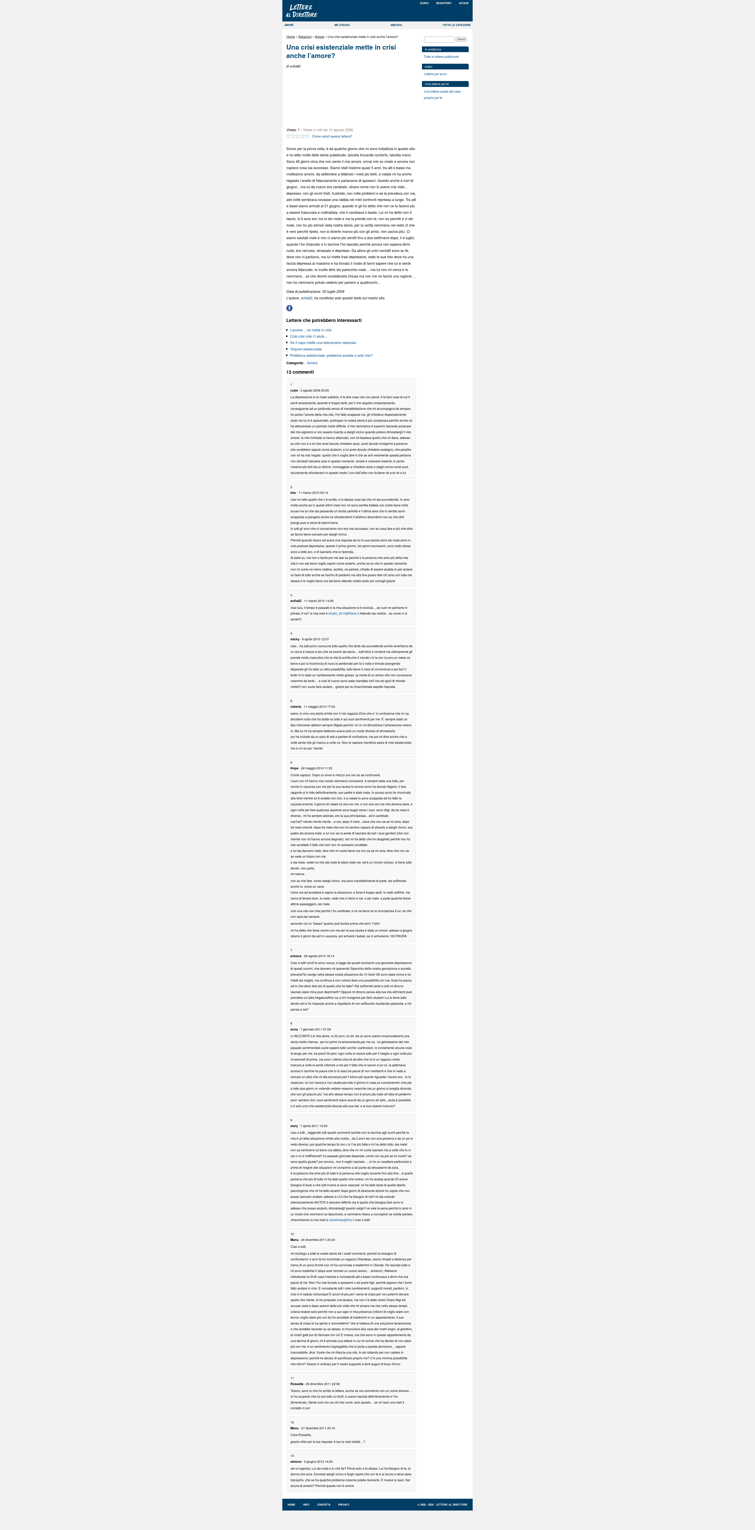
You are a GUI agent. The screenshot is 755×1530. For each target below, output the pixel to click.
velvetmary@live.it (341, 1220)
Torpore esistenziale (306, 348)
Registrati (443, 3)
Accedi (464, 3)
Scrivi (424, 3)
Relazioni (305, 36)
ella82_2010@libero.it (343, 613)
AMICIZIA (396, 25)
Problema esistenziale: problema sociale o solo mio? (331, 355)
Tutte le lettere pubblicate (441, 56)
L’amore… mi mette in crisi (310, 329)
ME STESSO (342, 25)
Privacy (343, 1504)
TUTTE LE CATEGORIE (457, 25)
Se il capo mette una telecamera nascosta (323, 342)
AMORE (289, 25)
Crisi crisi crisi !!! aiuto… (309, 336)
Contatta (323, 1504)
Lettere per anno (435, 74)
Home (290, 36)
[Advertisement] (315, 96)
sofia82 (306, 297)
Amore (319, 36)
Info (306, 1504)
